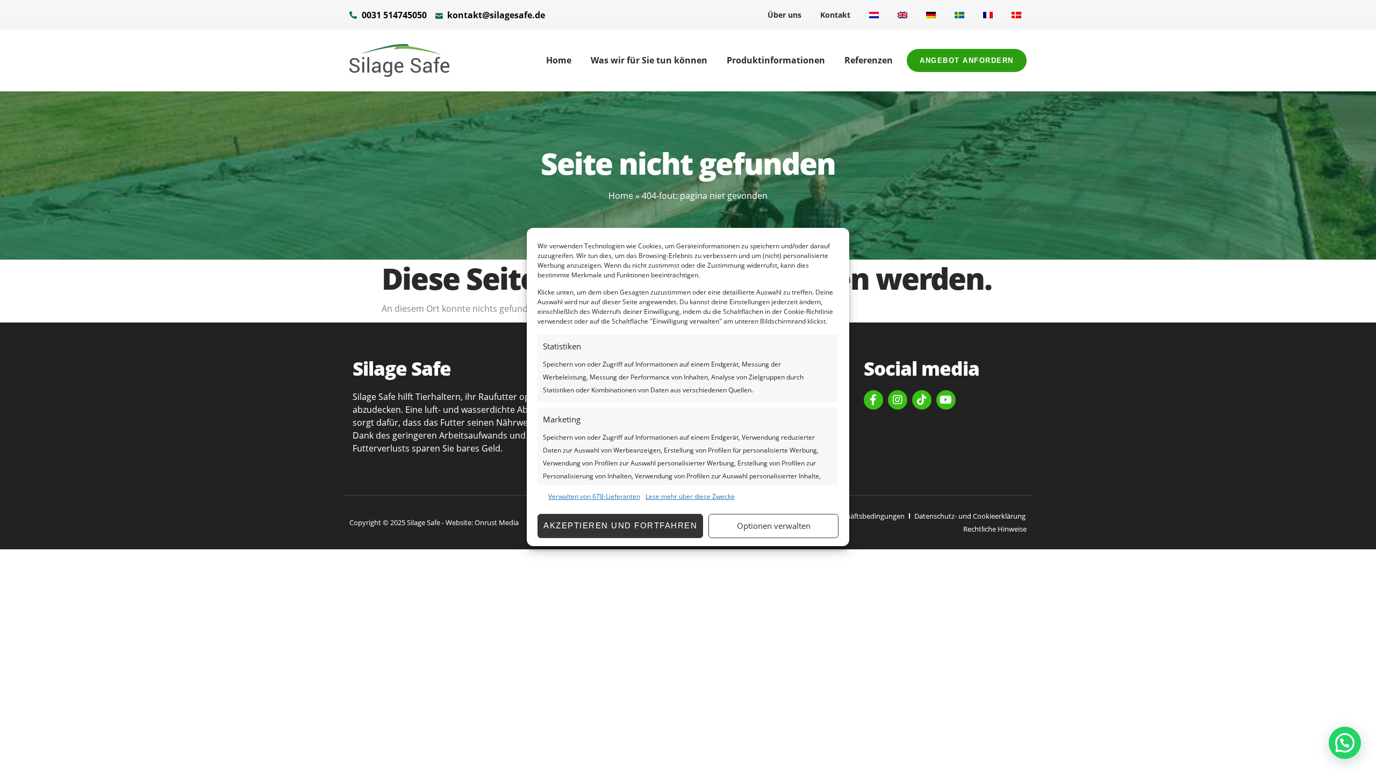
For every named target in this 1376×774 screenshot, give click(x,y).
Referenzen (868, 60)
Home (558, 60)
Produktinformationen (776, 60)
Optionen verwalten (774, 525)
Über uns (784, 15)
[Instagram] (897, 400)
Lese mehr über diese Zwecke (690, 496)
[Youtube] (946, 400)
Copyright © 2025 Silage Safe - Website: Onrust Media (434, 522)
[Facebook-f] (873, 400)
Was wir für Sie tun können (649, 60)
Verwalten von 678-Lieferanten (594, 496)
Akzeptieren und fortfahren (620, 525)
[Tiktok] (921, 400)
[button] (1345, 743)
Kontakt (835, 15)
